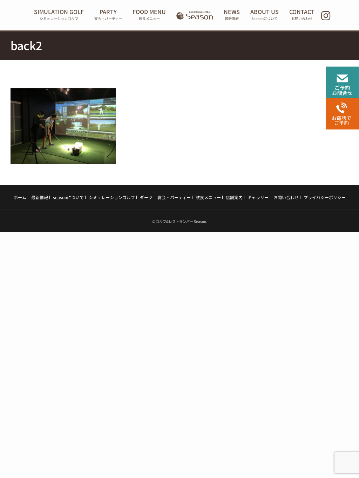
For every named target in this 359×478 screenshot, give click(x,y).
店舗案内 (234, 197)
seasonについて (68, 197)
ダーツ (146, 197)
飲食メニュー (208, 197)
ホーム (20, 197)
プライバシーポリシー (325, 197)
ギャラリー (258, 197)
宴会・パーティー (174, 197)
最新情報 (39, 197)
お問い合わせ (286, 197)
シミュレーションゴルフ (112, 197)
